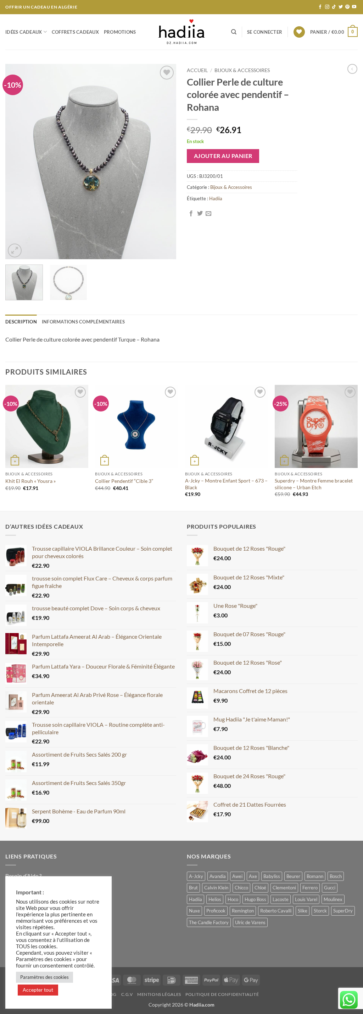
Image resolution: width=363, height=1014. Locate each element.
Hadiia (215, 198)
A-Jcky (196, 876)
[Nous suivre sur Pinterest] (347, 7)
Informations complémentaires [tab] (83, 322)
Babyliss (271, 876)
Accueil (197, 70)
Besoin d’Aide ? (23, 875)
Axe (253, 876)
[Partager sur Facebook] (191, 214)
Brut (193, 887)
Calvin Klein (216, 887)
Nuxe (194, 911)
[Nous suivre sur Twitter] (341, 7)
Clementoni (284, 887)
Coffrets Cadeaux (75, 32)
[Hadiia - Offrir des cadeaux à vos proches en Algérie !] (181, 32)
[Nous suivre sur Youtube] (354, 7)
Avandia (218, 876)
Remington (243, 911)
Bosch (336, 876)
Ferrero (310, 887)
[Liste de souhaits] (299, 32)
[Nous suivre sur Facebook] (320, 7)
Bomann (315, 876)
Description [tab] (21, 322)
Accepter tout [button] (38, 990)
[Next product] (352, 69)
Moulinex (333, 899)
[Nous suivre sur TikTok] (334, 7)
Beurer (293, 876)
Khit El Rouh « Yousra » (30, 481)
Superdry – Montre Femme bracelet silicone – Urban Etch (314, 484)
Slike (302, 911)
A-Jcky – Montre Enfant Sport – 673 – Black (226, 484)
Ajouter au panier (223, 156)
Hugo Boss (255, 899)
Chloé (260, 887)
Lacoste (281, 899)
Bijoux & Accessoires (242, 70)
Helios (214, 899)
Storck (320, 911)
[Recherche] (233, 32)
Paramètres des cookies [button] (44, 977)
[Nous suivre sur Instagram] (327, 7)
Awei (237, 876)
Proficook (215, 911)
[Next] (163, 161)
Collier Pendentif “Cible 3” (124, 481)
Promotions (120, 32)
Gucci (329, 887)
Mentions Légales (159, 994)
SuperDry (343, 911)
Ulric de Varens (250, 922)
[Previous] (17, 161)
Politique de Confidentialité (222, 994)
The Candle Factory (209, 922)
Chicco (241, 887)
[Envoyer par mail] (208, 214)
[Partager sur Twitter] (200, 214)
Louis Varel (306, 899)
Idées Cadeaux (23, 32)
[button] (264, 32)
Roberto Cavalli (275, 911)
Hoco (233, 899)
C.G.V (127, 994)
